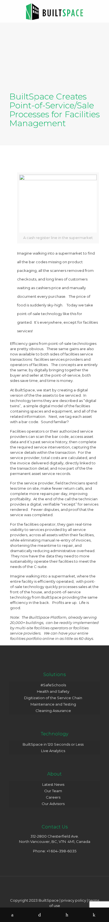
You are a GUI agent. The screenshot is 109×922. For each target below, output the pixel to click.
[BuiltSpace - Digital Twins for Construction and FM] (54, 11)
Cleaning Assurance (53, 710)
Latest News (53, 784)
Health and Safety (53, 691)
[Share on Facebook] (13, 915)
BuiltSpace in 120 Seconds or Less (53, 744)
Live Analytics (53, 750)
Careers (53, 797)
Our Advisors (53, 803)
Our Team (53, 791)
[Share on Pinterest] (68, 915)
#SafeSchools (53, 685)
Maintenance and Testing (53, 704)
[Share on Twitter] (41, 915)
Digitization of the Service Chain (53, 698)
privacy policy (73, 900)
